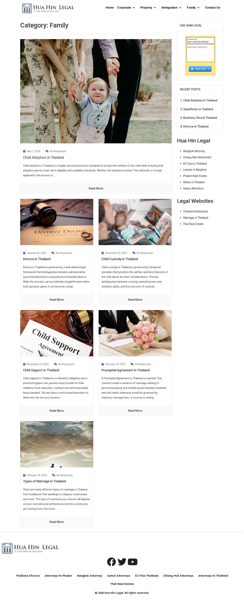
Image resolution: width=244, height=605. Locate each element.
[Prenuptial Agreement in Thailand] (135, 333)
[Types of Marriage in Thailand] (56, 444)
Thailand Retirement (195, 211)
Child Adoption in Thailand (43, 157)
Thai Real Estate (193, 224)
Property (146, 7)
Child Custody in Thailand (119, 259)
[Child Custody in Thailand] (135, 222)
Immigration (169, 7)
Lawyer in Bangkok (194, 169)
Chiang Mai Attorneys (178, 575)
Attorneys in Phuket (58, 575)
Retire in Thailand (194, 182)
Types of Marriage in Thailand (44, 481)
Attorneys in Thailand (213, 575)
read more (96, 188)
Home (110, 7)
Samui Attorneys (193, 188)
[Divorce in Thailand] (56, 222)
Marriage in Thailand (195, 217)
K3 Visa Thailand (146, 575)
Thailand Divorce (28, 575)
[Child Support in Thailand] (56, 333)
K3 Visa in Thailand (195, 163)
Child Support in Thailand (41, 370)
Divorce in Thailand (37, 259)
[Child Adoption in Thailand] (96, 91)
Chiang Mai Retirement (197, 157)
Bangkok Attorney (194, 151)
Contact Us (212, 7)
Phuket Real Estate (195, 176)
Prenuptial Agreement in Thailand (125, 370)
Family (191, 7)
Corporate (124, 7)
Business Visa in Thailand (200, 117)
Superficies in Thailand (198, 109)
